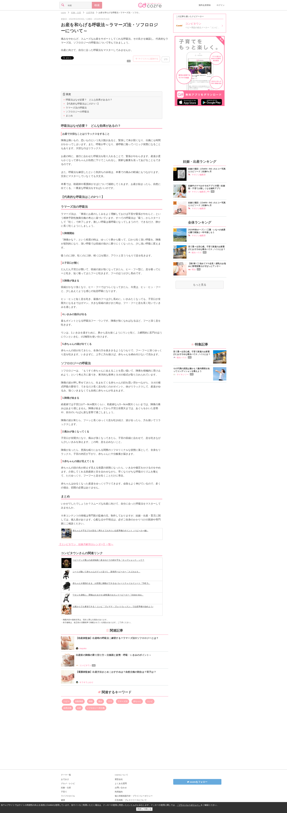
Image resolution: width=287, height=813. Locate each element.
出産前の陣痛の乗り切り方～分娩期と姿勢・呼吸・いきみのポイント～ (113, 655)
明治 (194, 269)
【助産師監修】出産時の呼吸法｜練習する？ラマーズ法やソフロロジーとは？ (117, 638)
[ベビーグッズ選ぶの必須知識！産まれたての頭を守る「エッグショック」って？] (103, 567)
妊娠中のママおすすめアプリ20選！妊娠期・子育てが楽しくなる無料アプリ (206, 187)
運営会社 (119, 779)
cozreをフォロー (198, 781)
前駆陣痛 (79, 701)
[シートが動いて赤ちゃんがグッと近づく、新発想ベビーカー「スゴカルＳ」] (101, 578)
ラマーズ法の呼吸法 (75, 107)
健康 (63, 800)
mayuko (83, 648)
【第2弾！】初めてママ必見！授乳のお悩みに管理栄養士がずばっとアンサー (207, 264)
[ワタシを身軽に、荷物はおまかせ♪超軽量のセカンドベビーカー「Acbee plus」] (102, 602)
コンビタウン (87, 665)
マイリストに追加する (148, 59)
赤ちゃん (137, 701)
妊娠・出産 (66, 787)
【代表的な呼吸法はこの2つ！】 (81, 103)
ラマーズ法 (123, 701)
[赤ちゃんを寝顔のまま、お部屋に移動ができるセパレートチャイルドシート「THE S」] (106, 590)
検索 (97, 5)
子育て (64, 792)
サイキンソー (183, 374)
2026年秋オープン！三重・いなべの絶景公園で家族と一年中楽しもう (206, 231)
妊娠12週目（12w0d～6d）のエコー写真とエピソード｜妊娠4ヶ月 (207, 204)
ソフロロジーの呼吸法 (76, 111)
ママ (110, 701)
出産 (79, 708)
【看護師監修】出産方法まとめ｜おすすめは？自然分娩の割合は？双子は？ (117, 672)
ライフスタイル (68, 796)
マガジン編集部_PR (201, 192)
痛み (100, 701)
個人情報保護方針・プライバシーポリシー (134, 796)
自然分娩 (67, 708)
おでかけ (65, 779)
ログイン (221, 5)
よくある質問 (121, 783)
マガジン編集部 (199, 174)
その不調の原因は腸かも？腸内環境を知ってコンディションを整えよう (191, 369)
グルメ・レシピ (68, 783)
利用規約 (119, 792)
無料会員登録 (205, 5)
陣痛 (91, 701)
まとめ (68, 115)
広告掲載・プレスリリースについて (131, 800)
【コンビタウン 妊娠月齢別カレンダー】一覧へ (85, 544)
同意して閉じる (144, 809)
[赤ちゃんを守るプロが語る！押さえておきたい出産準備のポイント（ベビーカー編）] (105, 537)
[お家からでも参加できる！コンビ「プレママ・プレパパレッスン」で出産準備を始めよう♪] (107, 613)
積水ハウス (197, 252)
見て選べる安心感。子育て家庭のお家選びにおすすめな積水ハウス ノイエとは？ (206, 247)
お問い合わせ (121, 787)
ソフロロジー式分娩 (96, 708)
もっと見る (199, 284)
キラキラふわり (86, 682)
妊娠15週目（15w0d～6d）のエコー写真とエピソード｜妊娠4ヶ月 (207, 170)
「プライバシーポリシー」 (189, 805)
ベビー (66, 701)
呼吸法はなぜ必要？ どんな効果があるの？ (87, 99)
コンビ (150, 701)
